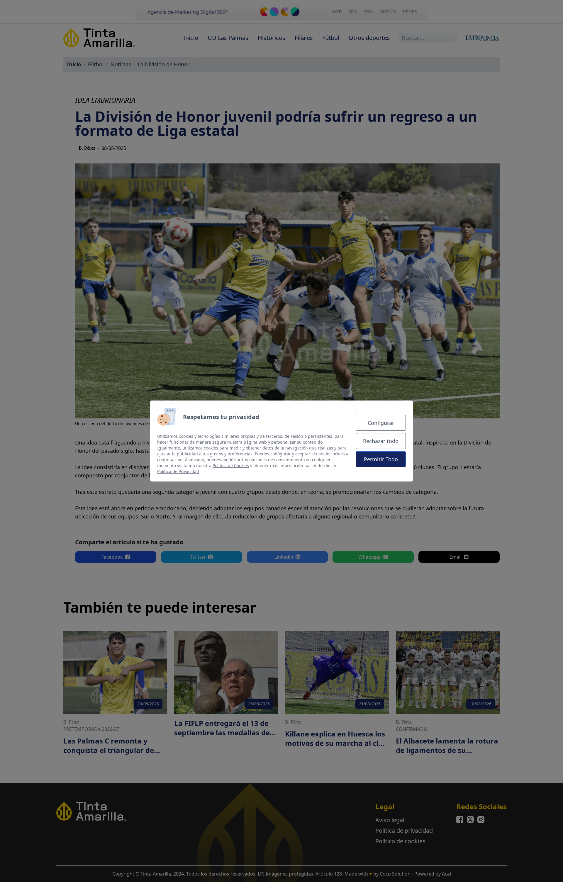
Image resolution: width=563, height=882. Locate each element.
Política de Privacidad (178, 471)
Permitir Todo (381, 459)
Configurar (381, 422)
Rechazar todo (380, 441)
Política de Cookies (231, 465)
